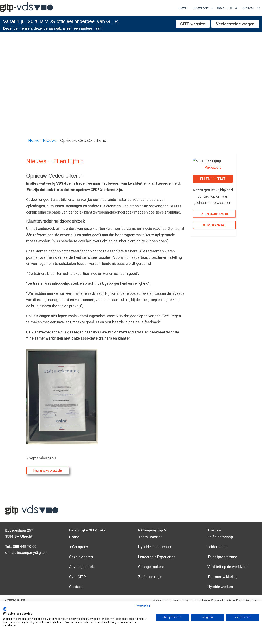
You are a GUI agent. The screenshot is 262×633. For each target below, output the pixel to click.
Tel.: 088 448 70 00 (20, 546)
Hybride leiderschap (154, 547)
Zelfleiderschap (220, 537)
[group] (131, 140)
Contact (248, 7)
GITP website (192, 23)
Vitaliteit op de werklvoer (227, 566)
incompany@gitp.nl (33, 553)
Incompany (200, 7)
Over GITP (77, 577)
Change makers (151, 566)
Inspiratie (225, 7)
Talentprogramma (222, 557)
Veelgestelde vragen (235, 23)
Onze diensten (81, 557)
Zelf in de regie (150, 577)
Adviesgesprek (81, 566)
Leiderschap (217, 547)
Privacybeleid (143, 606)
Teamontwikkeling (222, 577)
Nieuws (50, 140)
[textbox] (131, 140)
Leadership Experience (156, 557)
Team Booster (150, 537)
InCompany (78, 547)
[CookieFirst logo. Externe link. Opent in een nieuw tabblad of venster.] (4, 609)
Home (182, 7)
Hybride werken (220, 587)
